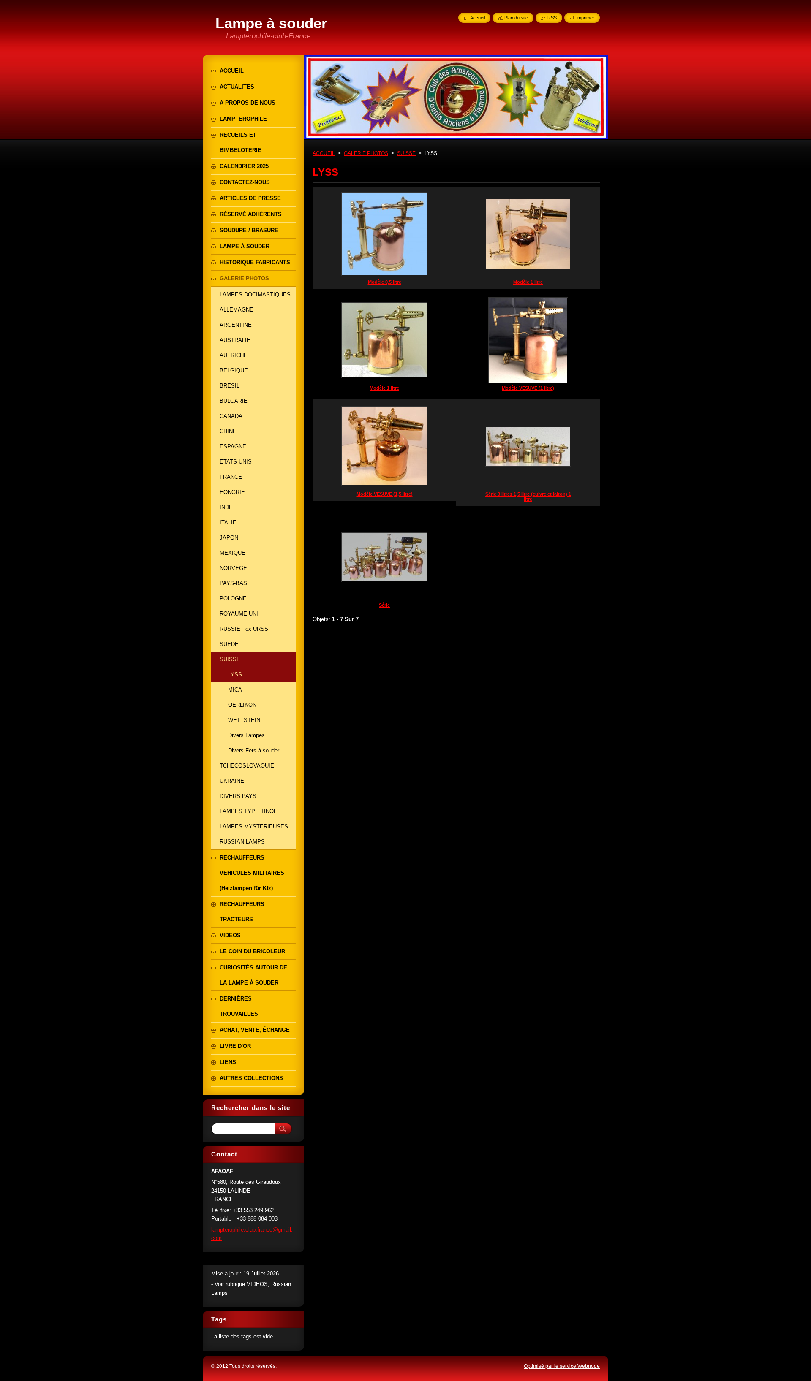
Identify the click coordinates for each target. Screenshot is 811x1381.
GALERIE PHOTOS (366, 153)
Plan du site (516, 17)
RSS (552, 17)
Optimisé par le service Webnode (562, 1366)
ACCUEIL (324, 153)
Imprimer (585, 17)
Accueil (477, 17)
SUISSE (406, 153)
